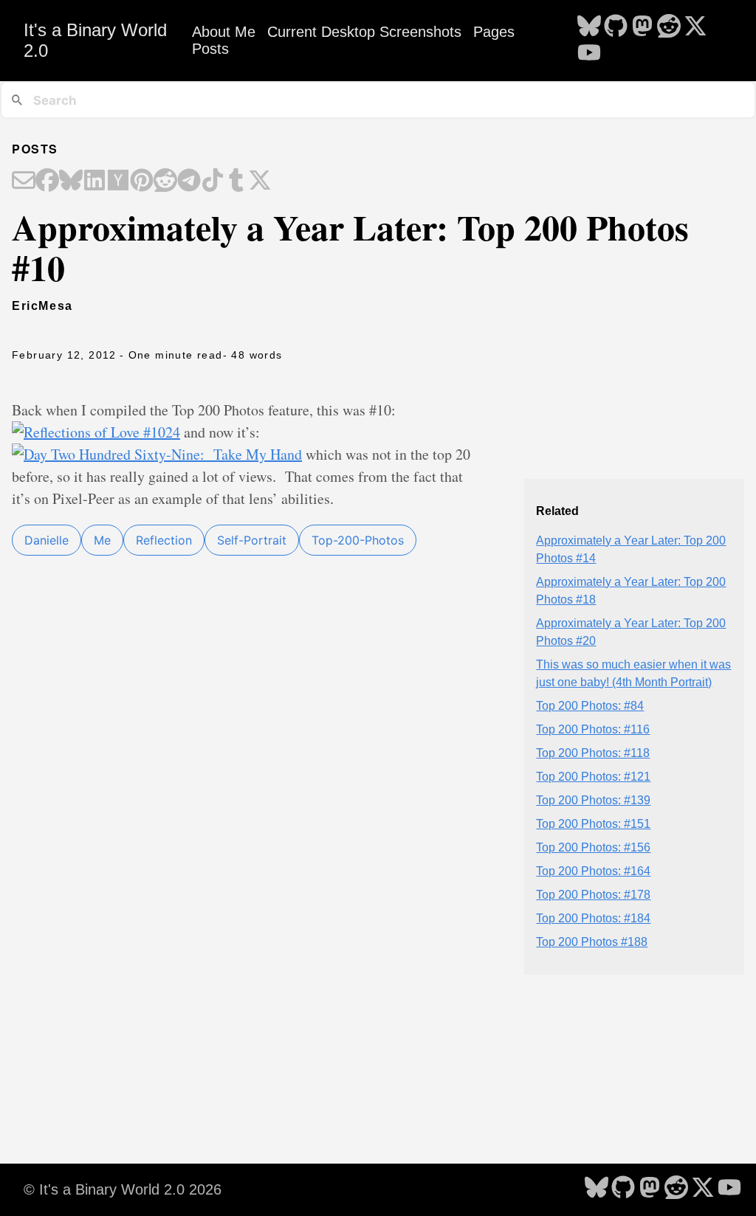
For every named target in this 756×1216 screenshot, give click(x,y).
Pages (494, 32)
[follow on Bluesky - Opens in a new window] (589, 27)
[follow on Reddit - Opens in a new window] (669, 27)
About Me (223, 32)
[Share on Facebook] (47, 181)
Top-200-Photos (358, 540)
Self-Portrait (251, 540)
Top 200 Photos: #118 (593, 753)
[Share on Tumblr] (236, 181)
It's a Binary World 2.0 (95, 40)
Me (102, 540)
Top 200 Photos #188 (591, 942)
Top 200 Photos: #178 (593, 894)
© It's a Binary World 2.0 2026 (122, 1189)
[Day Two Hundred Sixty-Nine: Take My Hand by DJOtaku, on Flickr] (157, 454)
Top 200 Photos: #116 (593, 729)
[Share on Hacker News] (118, 181)
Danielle (46, 540)
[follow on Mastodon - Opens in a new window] (642, 27)
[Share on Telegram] (189, 181)
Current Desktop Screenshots (364, 32)
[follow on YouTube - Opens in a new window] (589, 54)
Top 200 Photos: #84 (590, 705)
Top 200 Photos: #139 (593, 800)
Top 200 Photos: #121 (593, 776)
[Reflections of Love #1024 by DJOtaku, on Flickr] (96, 432)
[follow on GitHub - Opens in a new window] (616, 27)
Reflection (164, 540)
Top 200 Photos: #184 (593, 918)
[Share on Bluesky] (71, 181)
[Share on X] (260, 181)
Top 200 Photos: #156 (593, 847)
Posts (210, 49)
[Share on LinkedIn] (94, 181)
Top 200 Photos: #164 (593, 871)
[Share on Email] (23, 181)
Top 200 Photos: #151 (593, 824)
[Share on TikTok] (212, 181)
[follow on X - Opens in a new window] (695, 27)
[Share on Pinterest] (142, 181)
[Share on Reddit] (165, 181)
